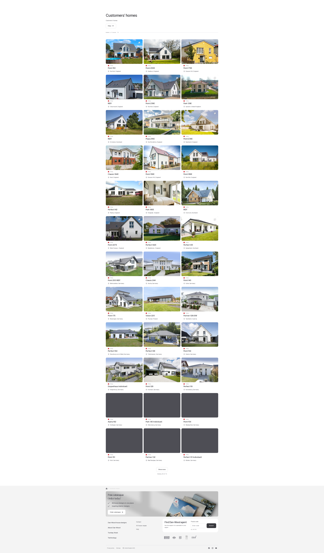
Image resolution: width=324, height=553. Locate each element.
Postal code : (195, 521)
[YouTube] (216, 548)
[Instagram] (212, 548)
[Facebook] (209, 548)
